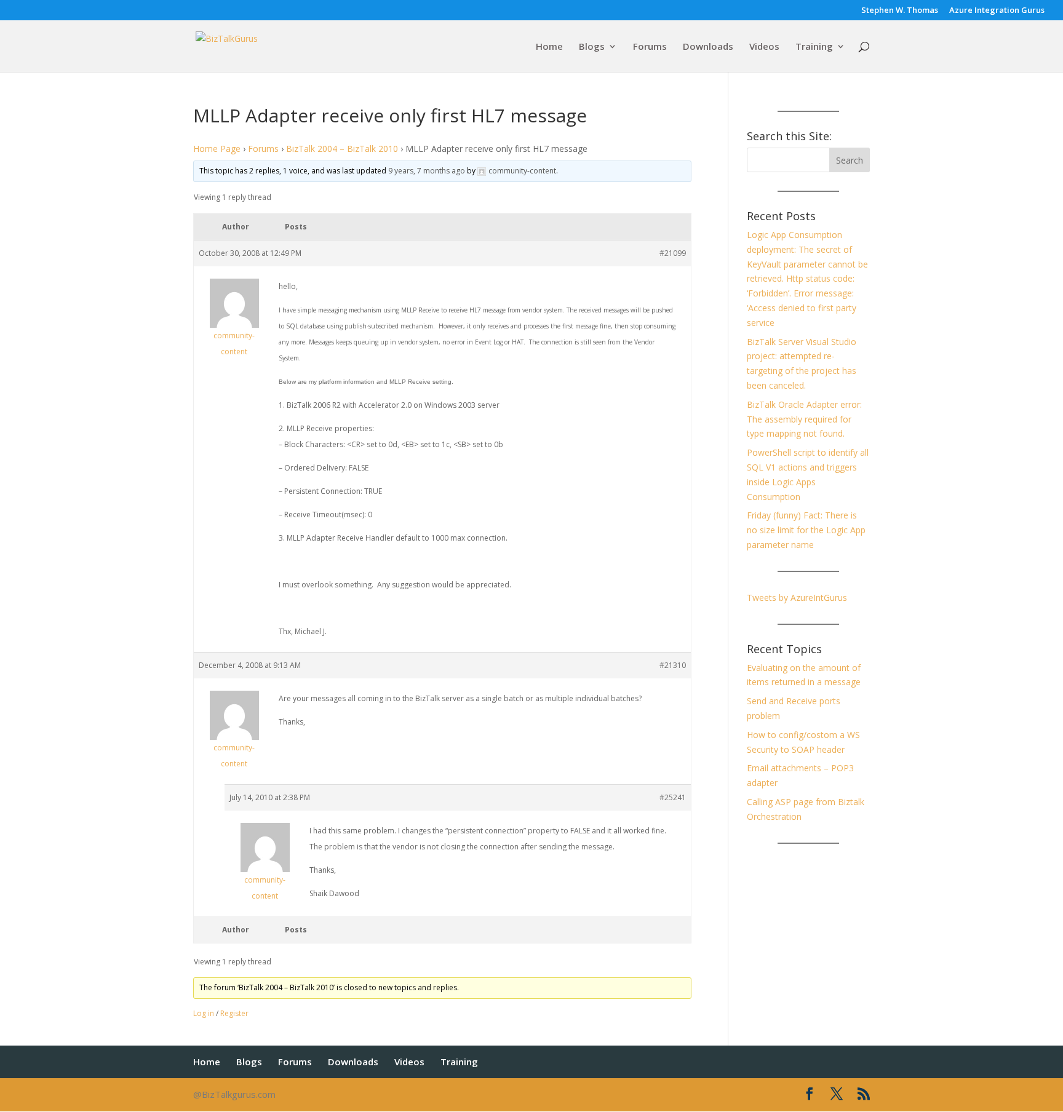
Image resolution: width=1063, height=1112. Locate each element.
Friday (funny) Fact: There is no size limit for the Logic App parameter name (806, 529)
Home (549, 47)
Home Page (217, 148)
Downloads (708, 47)
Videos (764, 47)
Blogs (592, 47)
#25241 (672, 797)
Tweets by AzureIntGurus (797, 597)
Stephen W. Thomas (899, 10)
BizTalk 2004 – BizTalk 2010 (342, 148)
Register (234, 1013)
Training (814, 47)
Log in (203, 1013)
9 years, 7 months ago (426, 170)
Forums (650, 47)
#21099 (672, 253)
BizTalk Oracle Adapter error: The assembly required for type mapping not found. (804, 419)
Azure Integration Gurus (997, 10)
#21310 (672, 665)
